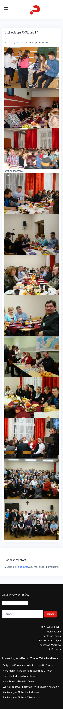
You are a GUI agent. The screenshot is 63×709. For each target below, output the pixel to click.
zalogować (22, 566)
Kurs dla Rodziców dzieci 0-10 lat (34, 670)
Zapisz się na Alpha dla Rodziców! (21, 692)
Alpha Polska (54, 631)
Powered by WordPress (15, 658)
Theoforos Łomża (51, 636)
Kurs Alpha (9, 670)
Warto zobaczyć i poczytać (17, 686)
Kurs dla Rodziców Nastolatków (20, 676)
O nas (31, 681)
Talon (42, 658)
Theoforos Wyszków (49, 645)
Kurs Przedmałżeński (14, 681)
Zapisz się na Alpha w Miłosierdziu (21, 697)
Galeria (49, 665)
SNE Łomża (54, 649)
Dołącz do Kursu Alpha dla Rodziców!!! (23, 665)
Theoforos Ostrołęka (49, 640)
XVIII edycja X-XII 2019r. (46, 686)
